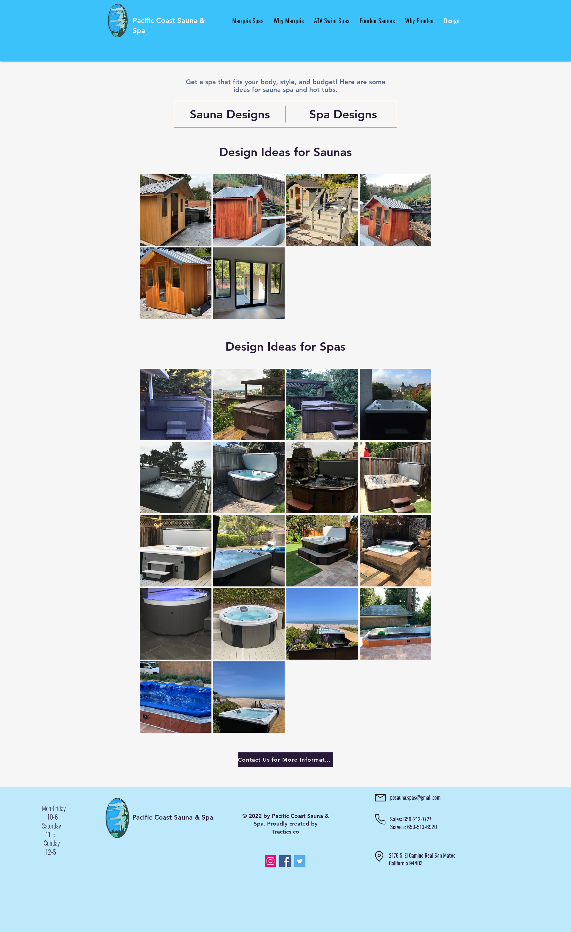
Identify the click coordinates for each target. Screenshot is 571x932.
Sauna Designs (230, 114)
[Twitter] (299, 861)
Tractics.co (285, 831)
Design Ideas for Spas (285, 346)
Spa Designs (343, 114)
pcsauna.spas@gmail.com (415, 797)
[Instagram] (270, 861)
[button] (247, 20)
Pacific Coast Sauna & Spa (172, 817)
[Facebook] (285, 861)
